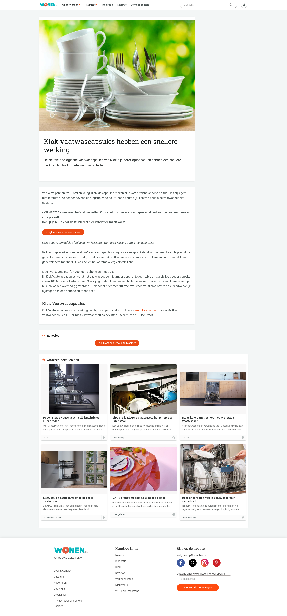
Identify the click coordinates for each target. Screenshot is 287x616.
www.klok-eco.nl (145, 310)
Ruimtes (91, 4)
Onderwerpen (70, 4)
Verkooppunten (140, 4)
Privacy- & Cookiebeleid (68, 600)
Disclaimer (60, 594)
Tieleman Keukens (54, 518)
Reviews (122, 4)
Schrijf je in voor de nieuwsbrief (63, 232)
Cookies (58, 606)
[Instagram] (205, 563)
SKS (47, 438)
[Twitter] (193, 563)
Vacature (59, 576)
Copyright (59, 588)
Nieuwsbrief (122, 585)
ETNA (186, 438)
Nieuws (119, 555)
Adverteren (60, 582)
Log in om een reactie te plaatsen (116, 343)
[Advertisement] (223, 40)
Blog (118, 567)
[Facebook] (181, 563)
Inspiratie (107, 4)
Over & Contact (62, 570)
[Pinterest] (217, 563)
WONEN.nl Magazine (127, 591)
